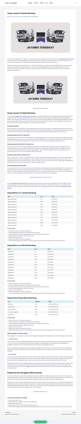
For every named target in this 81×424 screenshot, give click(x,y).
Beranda (30, 3)
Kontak (51, 3)
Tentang (36, 3)
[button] (75, 3)
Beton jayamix (10, 376)
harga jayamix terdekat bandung (67, 59)
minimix (35, 358)
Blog (46, 3)
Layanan (42, 3)
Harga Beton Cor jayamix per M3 (43, 177)
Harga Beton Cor (43, 391)
